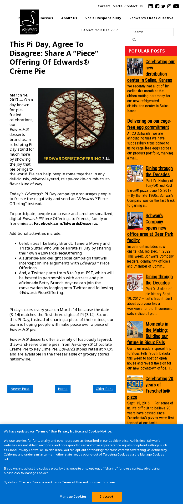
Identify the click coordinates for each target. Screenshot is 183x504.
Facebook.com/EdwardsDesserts (65, 223)
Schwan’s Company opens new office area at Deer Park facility (150, 228)
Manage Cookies (73, 496)
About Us (69, 18)
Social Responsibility (103, 18)
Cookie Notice (99, 431)
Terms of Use (46, 431)
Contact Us (133, 6)
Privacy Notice (69, 431)
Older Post (104, 388)
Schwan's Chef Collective (151, 18)
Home (63, 388)
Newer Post (20, 388)
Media (117, 6)
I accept (106, 496)
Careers (104, 6)
